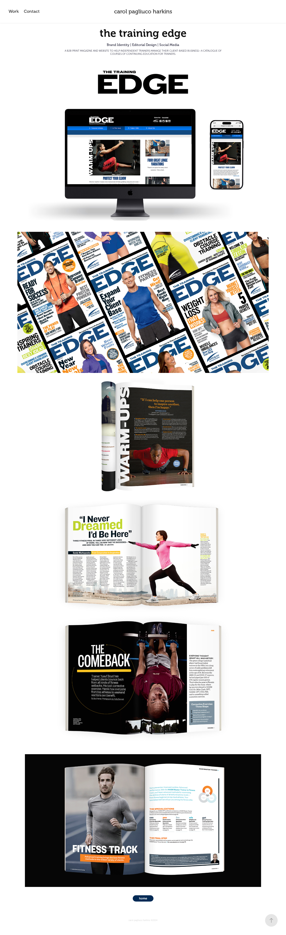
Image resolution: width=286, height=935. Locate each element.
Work (14, 11)
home (143, 898)
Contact (32, 11)
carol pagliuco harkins (143, 11)
